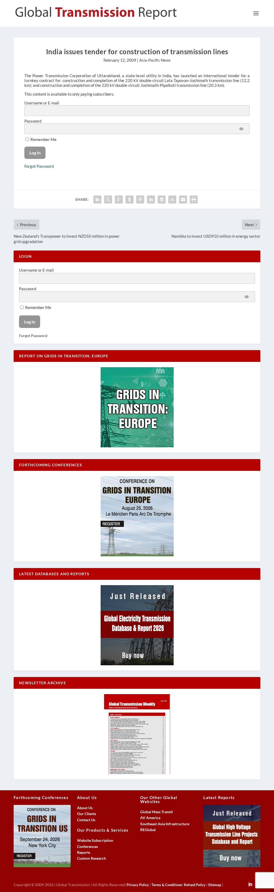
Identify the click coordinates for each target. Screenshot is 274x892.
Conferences (87, 846)
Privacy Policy (138, 885)
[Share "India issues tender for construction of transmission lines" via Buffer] (161, 199)
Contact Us (86, 819)
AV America (150, 817)
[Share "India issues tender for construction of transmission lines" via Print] (193, 199)
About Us (85, 807)
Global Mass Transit (156, 811)
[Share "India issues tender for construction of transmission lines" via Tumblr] (129, 199)
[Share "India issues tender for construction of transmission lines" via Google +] (118, 199)
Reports (83, 852)
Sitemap (214, 885)
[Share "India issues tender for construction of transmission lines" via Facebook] (97, 199)
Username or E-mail (41, 102)
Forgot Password (39, 166)
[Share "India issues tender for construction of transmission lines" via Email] (183, 199)
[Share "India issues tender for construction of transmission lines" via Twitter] (108, 199)
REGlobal (148, 829)
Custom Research (91, 858)
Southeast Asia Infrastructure (164, 823)
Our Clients (86, 813)
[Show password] (241, 128)
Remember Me (43, 139)
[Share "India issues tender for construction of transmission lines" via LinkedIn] (151, 199)
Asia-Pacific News (155, 60)
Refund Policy (195, 885)
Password (32, 121)
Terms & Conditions (166, 885)
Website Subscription (95, 840)
